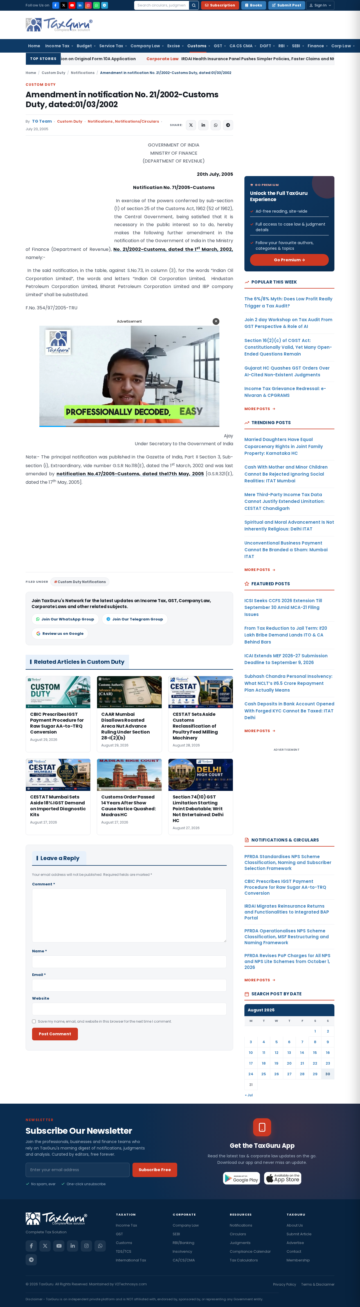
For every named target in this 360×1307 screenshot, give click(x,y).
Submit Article (299, 1234)
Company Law (145, 46)
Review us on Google (63, 633)
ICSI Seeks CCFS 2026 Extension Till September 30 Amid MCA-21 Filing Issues (283, 607)
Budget (84, 46)
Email (39, 974)
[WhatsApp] (96, 5)
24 (250, 1074)
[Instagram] (88, 5)
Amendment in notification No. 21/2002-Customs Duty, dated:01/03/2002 (122, 99)
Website (40, 998)
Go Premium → (289, 260)
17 (251, 1063)
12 (276, 1052)
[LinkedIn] (80, 5)
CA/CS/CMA (184, 1260)
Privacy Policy (284, 1284)
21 (302, 1063)
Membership (298, 1260)
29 (315, 1074)
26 (276, 1074)
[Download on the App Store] (283, 1178)
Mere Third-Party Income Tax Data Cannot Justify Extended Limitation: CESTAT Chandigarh (284, 501)
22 (315, 1063)
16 (328, 1052)
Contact (294, 1251)
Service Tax (111, 46)
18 (264, 1063)
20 (289, 1063)
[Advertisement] (68, 197)
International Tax (131, 1260)
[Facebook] (55, 5)
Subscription (222, 5)
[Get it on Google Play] (242, 1178)
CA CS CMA (241, 46)
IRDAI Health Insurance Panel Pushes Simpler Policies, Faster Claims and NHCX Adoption (201, 59)
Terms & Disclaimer (317, 1284)
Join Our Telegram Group (137, 619)
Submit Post (289, 5)
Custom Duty (53, 72)
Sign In (320, 5)
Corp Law (341, 46)
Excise (173, 46)
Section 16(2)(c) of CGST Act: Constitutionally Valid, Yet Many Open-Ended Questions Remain (288, 347)
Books (256, 5)
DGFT (265, 46)
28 (302, 1074)
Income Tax (57, 46)
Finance (316, 46)
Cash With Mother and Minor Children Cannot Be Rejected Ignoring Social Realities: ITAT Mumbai (286, 474)
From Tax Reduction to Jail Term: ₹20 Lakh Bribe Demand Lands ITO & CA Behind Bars (285, 635)
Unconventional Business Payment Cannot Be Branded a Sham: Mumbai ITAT (286, 550)
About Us (295, 1225)
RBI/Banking (183, 1242)
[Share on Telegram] (228, 125)
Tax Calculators (244, 1260)
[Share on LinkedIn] (203, 125)
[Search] (194, 5)
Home (34, 46)
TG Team (42, 121)
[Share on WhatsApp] (216, 125)
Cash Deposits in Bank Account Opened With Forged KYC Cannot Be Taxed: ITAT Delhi (289, 711)
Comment (43, 884)
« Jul (249, 1095)
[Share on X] (191, 125)
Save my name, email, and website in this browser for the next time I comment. (105, 1021)
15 (315, 1052)
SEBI (296, 46)
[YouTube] (72, 5)
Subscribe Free (155, 1170)
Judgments (240, 1242)
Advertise (295, 1242)
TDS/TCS (123, 1251)
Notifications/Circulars (137, 121)
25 (263, 1074)
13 (289, 1052)
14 (302, 1052)
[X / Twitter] (63, 5)
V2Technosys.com (131, 1284)
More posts (257, 408)
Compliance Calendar (250, 1251)
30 (327, 1074)
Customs (196, 46)
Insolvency (182, 1251)
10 (251, 1052)
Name (39, 951)
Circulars (238, 1234)
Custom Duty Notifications (82, 581)
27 (289, 1074)
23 (328, 1063)
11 (263, 1052)
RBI (281, 46)
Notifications (82, 72)
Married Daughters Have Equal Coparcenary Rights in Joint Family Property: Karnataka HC (283, 446)
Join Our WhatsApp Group (67, 619)
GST (218, 46)
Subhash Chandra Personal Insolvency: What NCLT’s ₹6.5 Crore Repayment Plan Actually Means (288, 683)
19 (276, 1063)
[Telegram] (104, 5)
